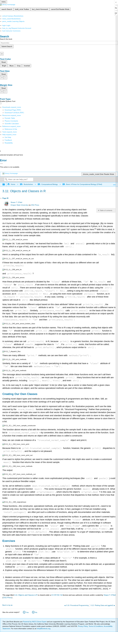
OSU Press (35, 205)
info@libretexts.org (43, 628)
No (36, 612)
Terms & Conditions (96, 626)
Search (6, 179)
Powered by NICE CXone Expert (35, 622)
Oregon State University (19, 205)
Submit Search (6, 46)
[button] (8, 140)
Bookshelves (28, 184)
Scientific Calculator (12, 123)
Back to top (6, 605)
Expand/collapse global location (114, 183)
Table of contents (106, 210)
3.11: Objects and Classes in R (25, 595)
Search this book (6, 39)
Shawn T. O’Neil (16, 202)
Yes (27, 612)
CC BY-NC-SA (57, 595)
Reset (3, 62)
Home (13, 184)
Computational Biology (49, 184)
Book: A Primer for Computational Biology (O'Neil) (84, 184)
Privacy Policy (83, 626)
